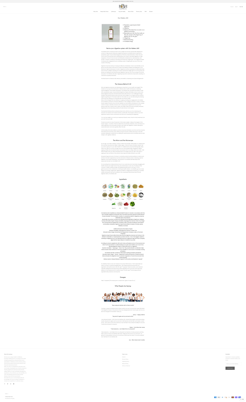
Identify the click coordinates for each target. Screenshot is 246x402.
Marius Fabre (130, 11)
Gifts (146, 11)
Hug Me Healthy (122, 11)
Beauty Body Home (104, 11)
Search (236, 6)
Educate (151, 11)
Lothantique (113, 11)
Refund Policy (125, 363)
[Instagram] (10, 384)
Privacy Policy (125, 359)
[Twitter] (7, 384)
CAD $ (4, 6)
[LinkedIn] (13, 384)
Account (231, 6)
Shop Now (95, 11)
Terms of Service (126, 365)
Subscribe (230, 368)
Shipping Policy (125, 361)
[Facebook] (4, 384)
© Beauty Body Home (9, 396)
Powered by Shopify (9, 398)
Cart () (241, 6)
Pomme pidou (139, 11)
